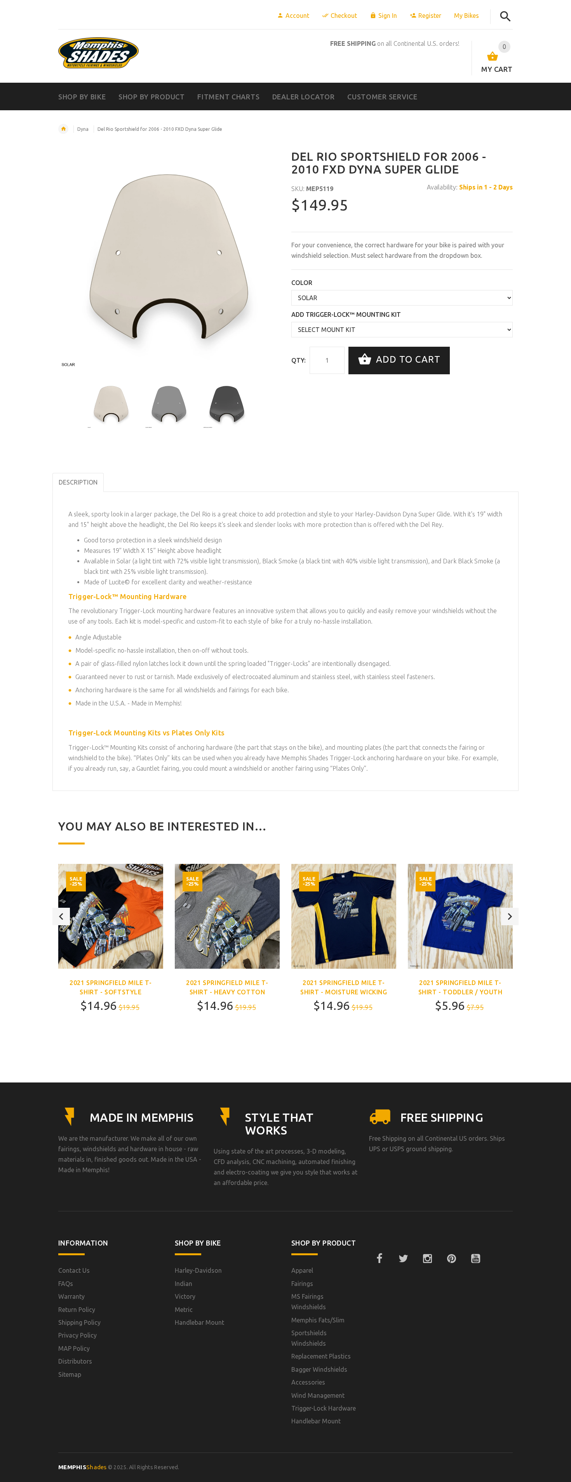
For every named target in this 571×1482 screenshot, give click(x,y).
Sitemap (69, 1374)
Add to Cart (406, 359)
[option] (111, 404)
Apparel (302, 1270)
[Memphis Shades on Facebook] (379, 1259)
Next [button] (510, 916)
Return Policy (76, 1309)
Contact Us (74, 1270)
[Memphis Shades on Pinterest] (451, 1259)
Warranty (71, 1296)
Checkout (344, 15)
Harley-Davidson (198, 1270)
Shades (82, 1467)
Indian (183, 1283)
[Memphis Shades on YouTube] (475, 1259)
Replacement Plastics (321, 1356)
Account (297, 15)
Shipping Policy (79, 1322)
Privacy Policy (77, 1335)
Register (429, 15)
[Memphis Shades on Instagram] (427, 1259)
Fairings (302, 1283)
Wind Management (318, 1395)
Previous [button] (61, 916)
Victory (185, 1296)
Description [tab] (78, 482)
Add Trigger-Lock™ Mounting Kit (346, 314)
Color (301, 282)
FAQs (65, 1283)
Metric (184, 1309)
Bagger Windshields (319, 1369)
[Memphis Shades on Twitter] (403, 1259)
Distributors (75, 1361)
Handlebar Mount (199, 1322)
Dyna (83, 129)
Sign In (387, 15)
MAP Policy (74, 1348)
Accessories (308, 1382)
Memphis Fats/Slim (318, 1320)
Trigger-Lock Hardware (323, 1408)
